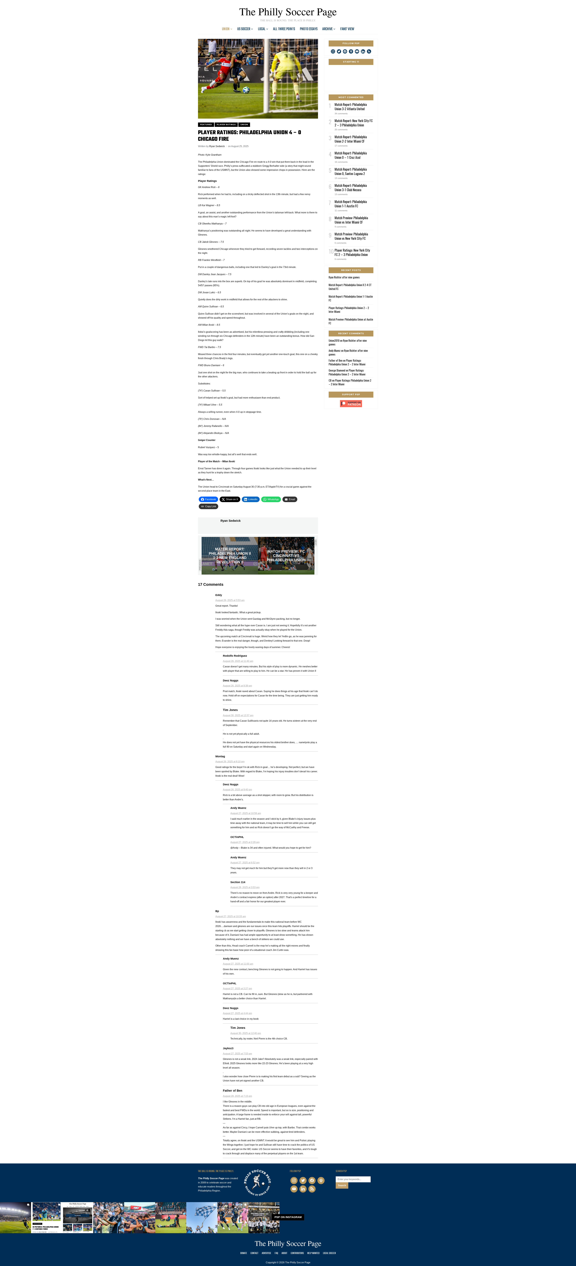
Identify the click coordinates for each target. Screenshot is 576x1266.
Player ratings (226, 124)
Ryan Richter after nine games (344, 277)
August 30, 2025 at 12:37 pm (238, 715)
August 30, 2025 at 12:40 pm (245, 1033)
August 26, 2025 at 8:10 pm (229, 761)
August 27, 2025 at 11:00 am (238, 964)
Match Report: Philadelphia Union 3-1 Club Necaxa (351, 187)
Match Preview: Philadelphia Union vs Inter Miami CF (351, 219)
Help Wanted (313, 1253)
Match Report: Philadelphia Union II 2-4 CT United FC (350, 287)
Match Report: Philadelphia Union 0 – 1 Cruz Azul (351, 155)
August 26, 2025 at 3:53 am (229, 600)
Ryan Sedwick (217, 146)
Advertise (266, 1253)
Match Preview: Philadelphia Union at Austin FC (351, 321)
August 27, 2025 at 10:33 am (230, 916)
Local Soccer (329, 1253)
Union (226, 29)
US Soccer (243, 29)
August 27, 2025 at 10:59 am (245, 813)
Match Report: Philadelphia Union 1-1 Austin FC (351, 203)
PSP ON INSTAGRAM (288, 1217)
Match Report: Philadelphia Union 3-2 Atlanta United (351, 106)
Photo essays (309, 29)
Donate (243, 1253)
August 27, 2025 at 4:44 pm (237, 1013)
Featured (206, 124)
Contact (254, 1253)
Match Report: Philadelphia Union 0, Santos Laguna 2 (351, 171)
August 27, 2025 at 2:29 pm (245, 842)
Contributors (297, 1253)
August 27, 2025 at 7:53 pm (237, 1053)
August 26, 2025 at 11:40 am (238, 661)
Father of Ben (232, 1090)
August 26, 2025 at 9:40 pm (237, 789)
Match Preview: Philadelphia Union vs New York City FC (351, 236)
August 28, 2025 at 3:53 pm (245, 887)
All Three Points (284, 29)
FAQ (276, 1253)
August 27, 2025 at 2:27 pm (237, 988)
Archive (327, 29)
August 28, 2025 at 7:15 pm (237, 1096)
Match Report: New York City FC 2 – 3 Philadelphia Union (354, 122)
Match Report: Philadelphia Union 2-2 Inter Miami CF (351, 138)
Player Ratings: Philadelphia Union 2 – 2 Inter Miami (349, 310)
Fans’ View (347, 29)
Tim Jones (230, 710)
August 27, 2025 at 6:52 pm (245, 862)
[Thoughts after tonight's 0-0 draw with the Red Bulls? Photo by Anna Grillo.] (139, 1217)
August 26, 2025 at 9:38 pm (237, 685)
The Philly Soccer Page (288, 11)
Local (261, 29)
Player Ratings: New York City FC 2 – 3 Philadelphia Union (352, 252)
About (284, 1253)
